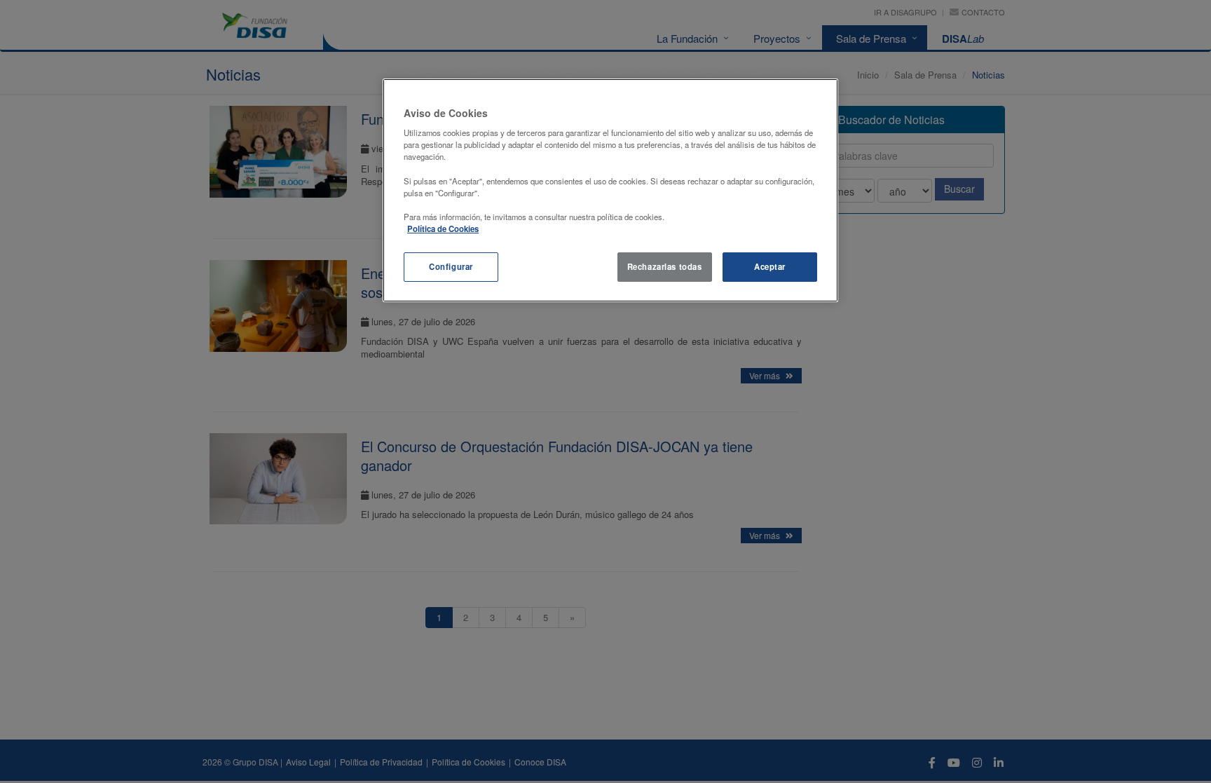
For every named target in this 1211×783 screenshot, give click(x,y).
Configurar (451, 266)
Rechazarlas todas (664, 266)
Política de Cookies (443, 228)
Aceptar (770, 266)
